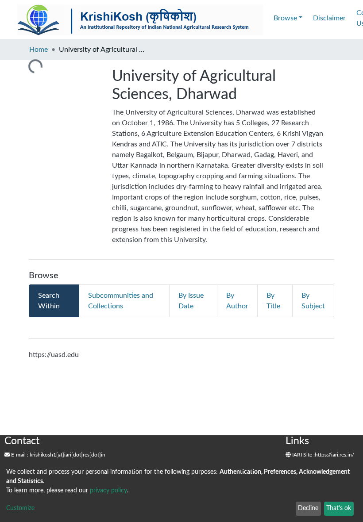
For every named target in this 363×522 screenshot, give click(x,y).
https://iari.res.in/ (334, 454)
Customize (20, 508)
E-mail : (19, 454)
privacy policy (108, 490)
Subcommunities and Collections (120, 301)
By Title (273, 301)
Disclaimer (329, 18)
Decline (308, 508)
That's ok (338, 508)
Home (38, 49)
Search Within (49, 301)
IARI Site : (303, 454)
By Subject (313, 301)
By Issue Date (191, 301)
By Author (237, 301)
